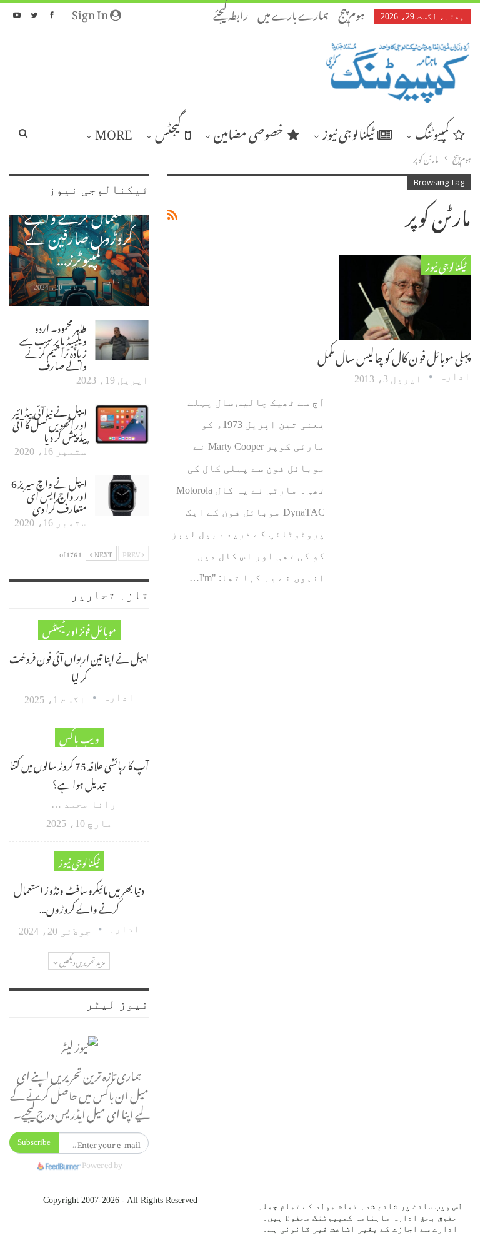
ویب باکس (79, 737)
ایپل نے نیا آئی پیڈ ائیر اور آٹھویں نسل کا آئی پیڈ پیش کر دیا (49, 423)
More (113, 131)
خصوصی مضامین (249, 131)
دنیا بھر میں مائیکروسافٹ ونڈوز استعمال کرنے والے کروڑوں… (79, 898)
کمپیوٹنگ (432, 131)
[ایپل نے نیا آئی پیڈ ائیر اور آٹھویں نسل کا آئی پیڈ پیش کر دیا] (122, 424)
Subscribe (34, 1142)
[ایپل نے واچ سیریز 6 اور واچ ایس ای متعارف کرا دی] (122, 495)
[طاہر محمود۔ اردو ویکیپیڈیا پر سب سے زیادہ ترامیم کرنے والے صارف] (122, 340)
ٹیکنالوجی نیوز (348, 131)
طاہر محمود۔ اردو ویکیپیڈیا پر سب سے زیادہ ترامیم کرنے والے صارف (53, 345)
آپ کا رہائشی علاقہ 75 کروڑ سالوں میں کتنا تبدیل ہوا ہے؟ (79, 773)
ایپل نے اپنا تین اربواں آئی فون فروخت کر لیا (79, 666)
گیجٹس (168, 131)
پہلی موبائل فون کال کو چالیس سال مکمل (394, 356)
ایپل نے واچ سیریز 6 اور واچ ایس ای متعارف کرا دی (49, 494)
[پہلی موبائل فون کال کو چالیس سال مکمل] (405, 297)
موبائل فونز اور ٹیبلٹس (79, 629)
